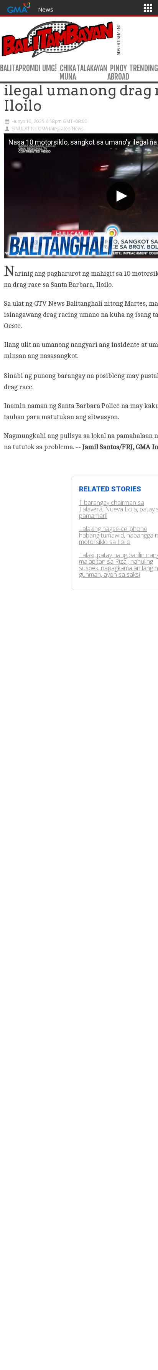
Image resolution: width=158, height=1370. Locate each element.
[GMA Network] (18, 6)
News (45, 9)
